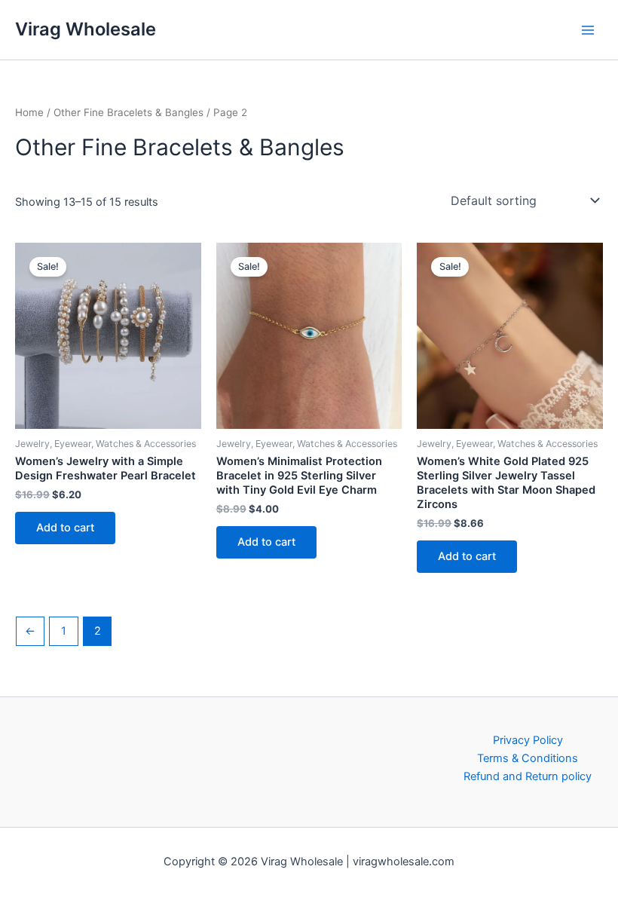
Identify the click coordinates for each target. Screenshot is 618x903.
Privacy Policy (528, 740)
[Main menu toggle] (588, 29)
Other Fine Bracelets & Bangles (128, 112)
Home (29, 112)
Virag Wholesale (85, 29)
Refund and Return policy (528, 776)
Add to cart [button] (65, 527)
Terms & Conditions (527, 758)
